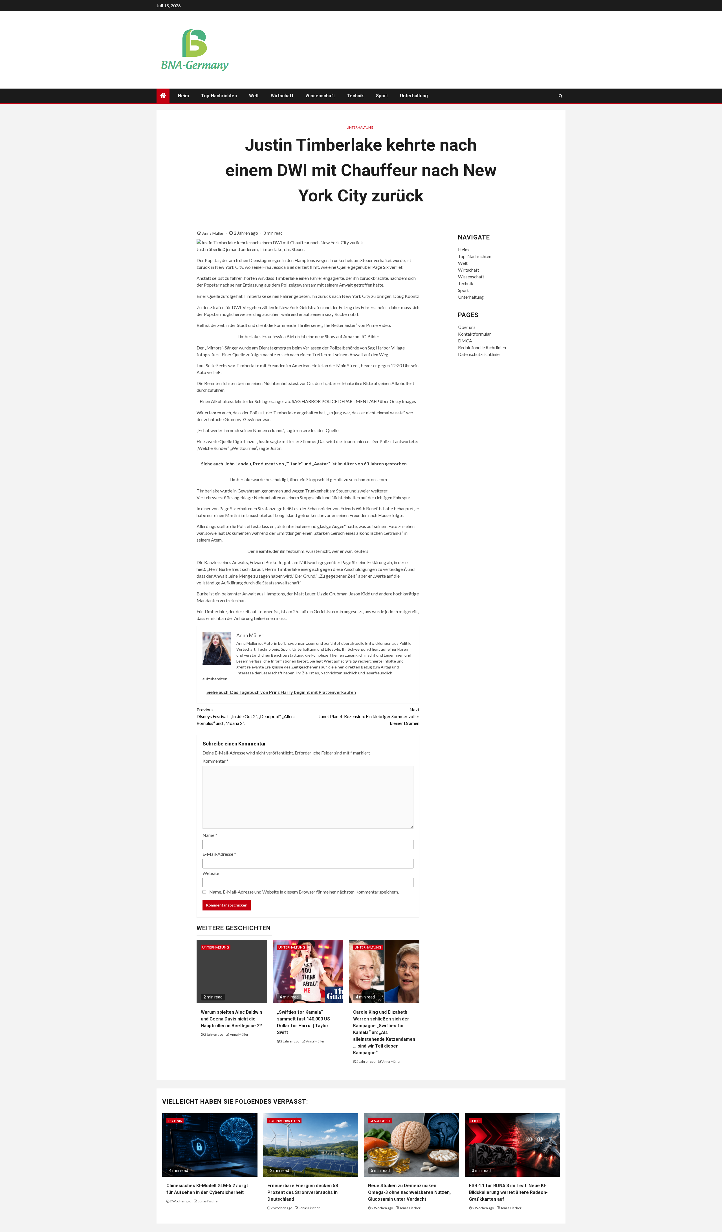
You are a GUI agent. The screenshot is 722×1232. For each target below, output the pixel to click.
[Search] (560, 96)
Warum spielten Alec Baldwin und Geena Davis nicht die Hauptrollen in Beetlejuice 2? (231, 1018)
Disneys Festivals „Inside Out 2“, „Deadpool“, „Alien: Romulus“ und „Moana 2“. (246, 716)
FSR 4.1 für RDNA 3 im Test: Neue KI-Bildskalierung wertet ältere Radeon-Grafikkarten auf (508, 1192)
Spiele (475, 1121)
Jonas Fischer (208, 1201)
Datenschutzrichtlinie (478, 354)
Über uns (467, 327)
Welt (254, 95)
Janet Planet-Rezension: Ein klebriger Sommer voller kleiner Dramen (369, 716)
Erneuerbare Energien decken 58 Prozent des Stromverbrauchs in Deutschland (302, 1192)
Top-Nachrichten (219, 95)
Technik (355, 95)
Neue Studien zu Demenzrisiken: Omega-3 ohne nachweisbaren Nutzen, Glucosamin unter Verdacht (409, 1192)
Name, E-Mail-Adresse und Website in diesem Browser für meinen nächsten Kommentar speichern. (304, 891)
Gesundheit (379, 1121)
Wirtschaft (282, 95)
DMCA (465, 340)
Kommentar (215, 761)
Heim (183, 95)
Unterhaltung (414, 95)
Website (210, 873)
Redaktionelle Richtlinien (482, 347)
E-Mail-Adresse (219, 854)
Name (209, 835)
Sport (382, 95)
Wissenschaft (320, 95)
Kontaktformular (474, 333)
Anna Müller (213, 233)
